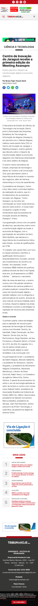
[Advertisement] (19, 28)
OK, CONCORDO (19, 602)
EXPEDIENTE (13, 551)
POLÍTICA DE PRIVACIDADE (22, 552)
